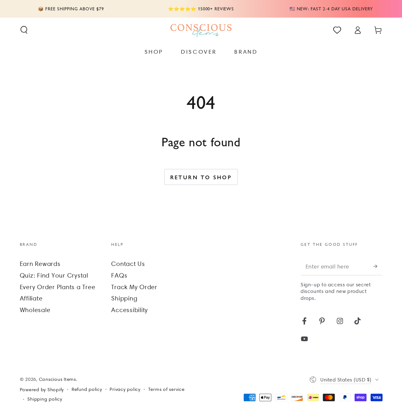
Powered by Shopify (42, 389)
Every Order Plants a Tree (57, 287)
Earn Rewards (40, 263)
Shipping (124, 298)
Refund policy (87, 389)
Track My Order (134, 287)
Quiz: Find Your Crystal (54, 275)
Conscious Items (57, 379)
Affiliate (31, 298)
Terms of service (166, 389)
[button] (24, 30)
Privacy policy (125, 389)
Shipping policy (44, 399)
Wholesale (35, 310)
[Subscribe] (378, 266)
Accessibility (129, 310)
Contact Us (128, 263)
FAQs (119, 275)
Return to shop (201, 177)
